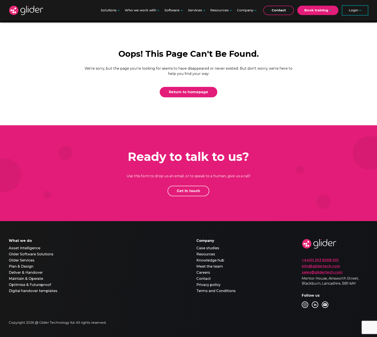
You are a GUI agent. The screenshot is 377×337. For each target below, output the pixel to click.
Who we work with (140, 10)
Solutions (109, 10)
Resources (219, 10)
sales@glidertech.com (322, 272)
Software (172, 10)
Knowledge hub (210, 260)
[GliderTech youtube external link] (325, 304)
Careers (203, 272)
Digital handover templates (33, 291)
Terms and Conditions (216, 291)
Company (245, 10)
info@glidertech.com (321, 266)
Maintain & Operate (26, 279)
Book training (316, 10)
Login (353, 10)
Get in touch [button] (188, 191)
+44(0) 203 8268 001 (320, 260)
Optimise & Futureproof (30, 285)
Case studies (207, 248)
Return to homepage (188, 92)
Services (195, 10)
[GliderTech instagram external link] (305, 304)
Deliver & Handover (26, 272)
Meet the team (209, 266)
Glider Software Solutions (31, 254)
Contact (279, 10)
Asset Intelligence (24, 248)
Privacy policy (208, 285)
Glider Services (21, 260)
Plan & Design (21, 266)
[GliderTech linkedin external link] (315, 304)
